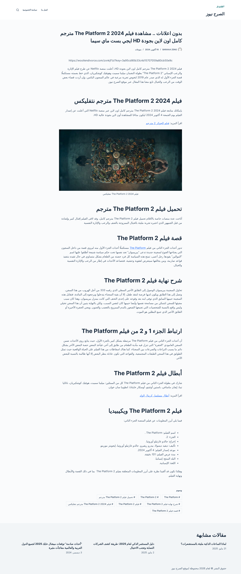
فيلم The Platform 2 (130, 504)
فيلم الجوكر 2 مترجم (157, 123)
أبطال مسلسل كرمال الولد (154, 395)
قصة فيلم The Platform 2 (166, 510)
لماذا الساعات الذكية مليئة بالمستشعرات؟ (203, 543)
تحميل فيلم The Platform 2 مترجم (117, 497)
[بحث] (17, 10)
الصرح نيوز (215, 13)
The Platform (138, 247)
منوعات (138, 49)
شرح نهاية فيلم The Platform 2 (163, 504)
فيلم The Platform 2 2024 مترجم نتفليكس (90, 504)
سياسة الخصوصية (30, 10)
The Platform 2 (150, 497)
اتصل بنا (44, 10)
